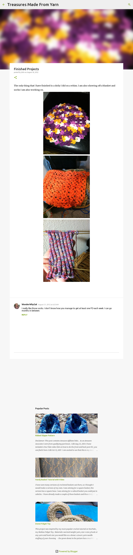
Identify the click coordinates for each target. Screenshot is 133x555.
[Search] (62, 4)
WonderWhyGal (29, 304)
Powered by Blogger (68, 551)
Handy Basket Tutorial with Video (49, 480)
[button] (15, 77)
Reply (24, 315)
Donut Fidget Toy (42, 524)
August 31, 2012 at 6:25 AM (48, 304)
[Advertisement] (66, 381)
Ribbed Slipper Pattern (45, 436)
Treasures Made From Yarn (33, 4)
